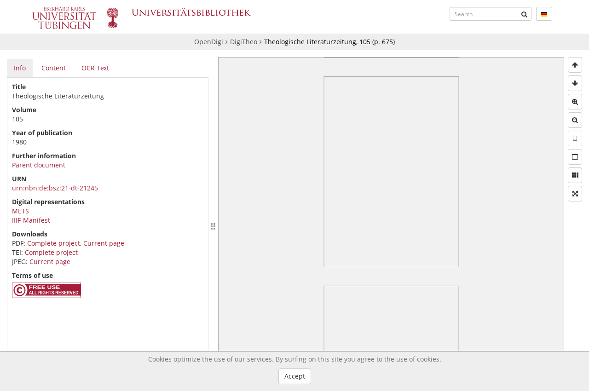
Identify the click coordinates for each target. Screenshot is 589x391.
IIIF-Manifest (31, 220)
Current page (103, 243)
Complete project (53, 243)
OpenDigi (208, 41)
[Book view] (575, 157)
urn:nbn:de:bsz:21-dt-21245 (55, 188)
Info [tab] (20, 67)
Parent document (38, 165)
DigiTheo (243, 41)
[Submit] (524, 14)
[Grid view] (575, 175)
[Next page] (575, 83)
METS (20, 211)
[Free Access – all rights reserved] (46, 295)
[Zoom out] (575, 120)
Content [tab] (53, 67)
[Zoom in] (575, 101)
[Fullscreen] (575, 193)
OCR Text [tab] (95, 67)
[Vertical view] (575, 138)
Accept (294, 376)
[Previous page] (575, 65)
